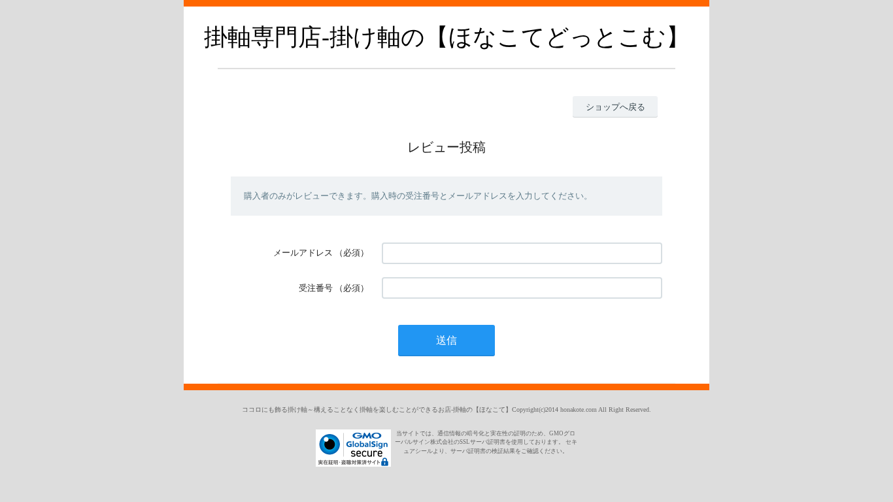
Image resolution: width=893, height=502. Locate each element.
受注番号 (316, 288)
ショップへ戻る (615, 107)
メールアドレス (303, 253)
